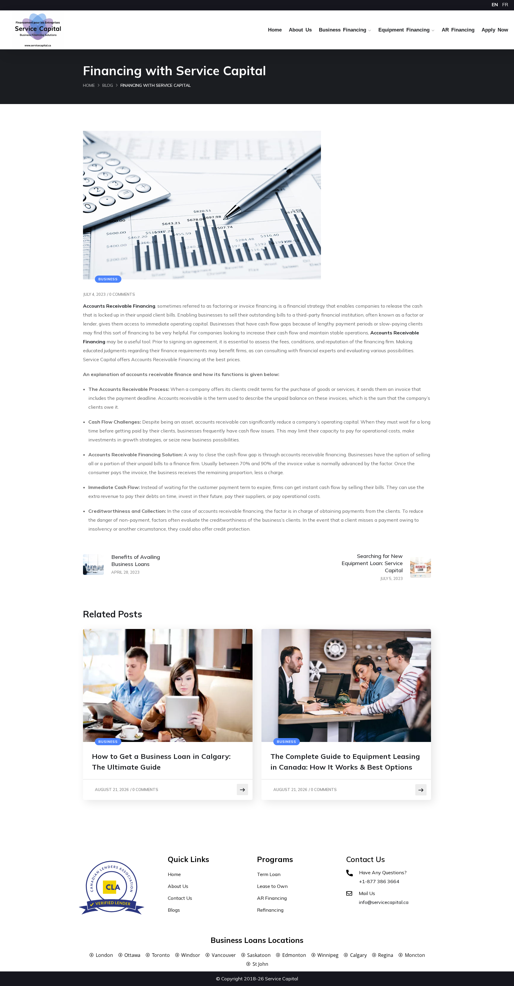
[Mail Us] (349, 894)
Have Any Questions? (383, 872)
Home (275, 30)
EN (495, 4)
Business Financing (342, 30)
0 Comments (122, 294)
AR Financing (458, 30)
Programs (275, 859)
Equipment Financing (404, 30)
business (108, 279)
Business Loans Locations (257, 940)
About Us (300, 30)
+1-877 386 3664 (379, 881)
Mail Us (367, 893)
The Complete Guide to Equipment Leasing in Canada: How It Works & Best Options (345, 761)
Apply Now (495, 30)
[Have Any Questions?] (349, 873)
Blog (107, 85)
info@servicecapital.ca (383, 902)
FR (505, 4)
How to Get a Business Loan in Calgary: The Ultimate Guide (161, 761)
